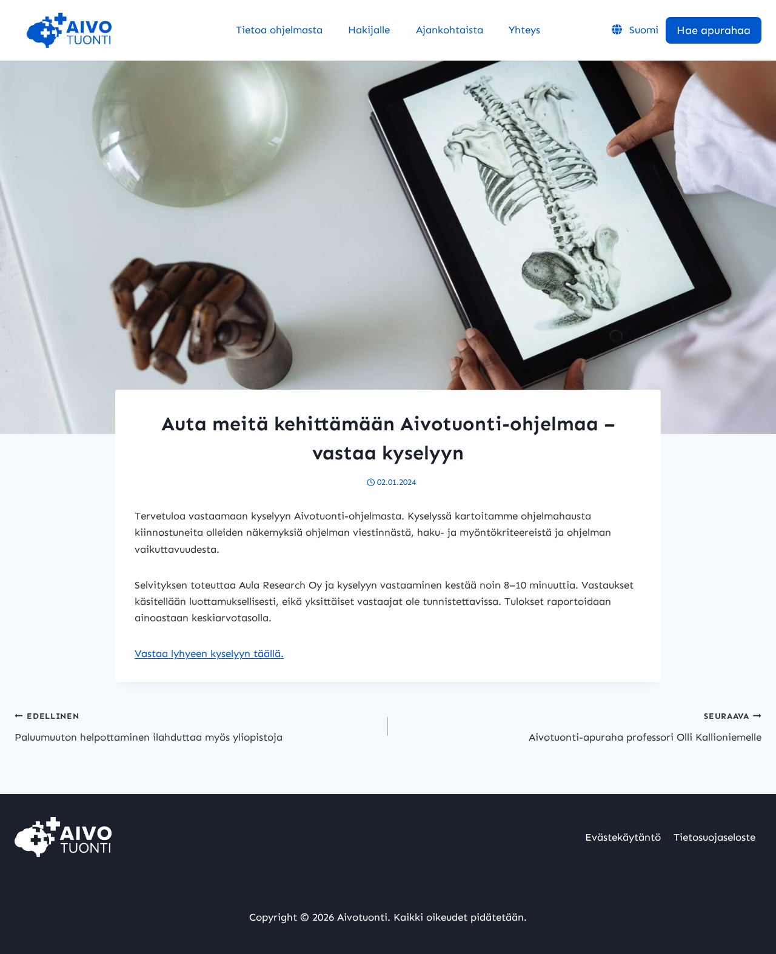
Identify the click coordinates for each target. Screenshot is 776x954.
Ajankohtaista (449, 30)
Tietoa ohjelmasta (279, 30)
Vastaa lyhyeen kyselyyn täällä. (209, 653)
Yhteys (524, 30)
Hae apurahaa (714, 30)
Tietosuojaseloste (714, 837)
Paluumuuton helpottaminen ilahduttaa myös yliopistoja (149, 727)
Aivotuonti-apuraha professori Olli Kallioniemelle (645, 727)
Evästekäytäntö (623, 837)
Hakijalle (369, 30)
